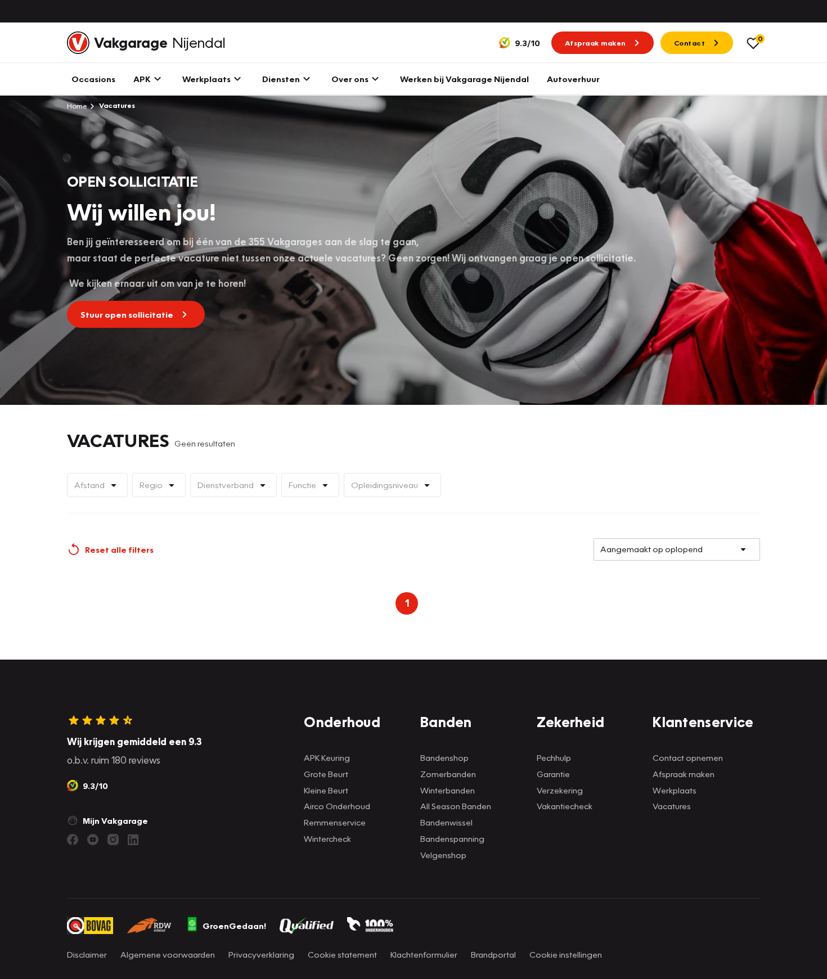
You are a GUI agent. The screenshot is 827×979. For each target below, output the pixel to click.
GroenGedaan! (234, 926)
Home (77, 105)
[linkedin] (133, 839)
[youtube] (92, 839)
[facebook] (72, 839)
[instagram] (113, 839)
